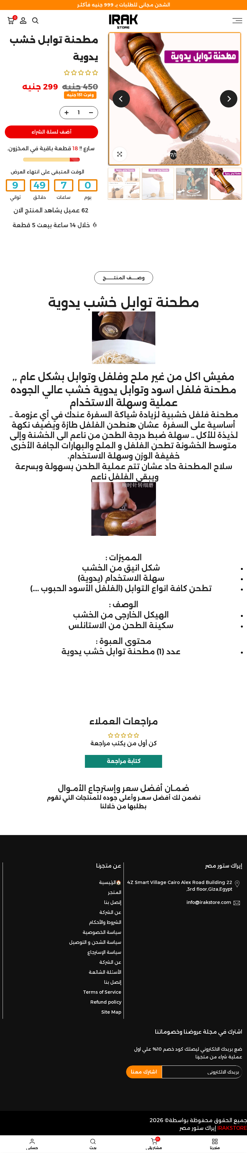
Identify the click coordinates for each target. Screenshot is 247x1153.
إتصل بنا (112, 902)
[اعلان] (123, 5)
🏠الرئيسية (110, 882)
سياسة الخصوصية (102, 932)
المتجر (114, 892)
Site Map (111, 1012)
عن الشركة (110, 912)
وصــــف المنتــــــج (124, 278)
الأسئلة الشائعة (105, 972)
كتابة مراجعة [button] (124, 761)
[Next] (121, 98)
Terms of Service (102, 992)
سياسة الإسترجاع (104, 952)
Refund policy (105, 1002)
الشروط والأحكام (105, 922)
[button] (81, 72)
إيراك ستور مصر (197, 1128)
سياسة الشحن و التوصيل (95, 942)
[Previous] (228, 98)
